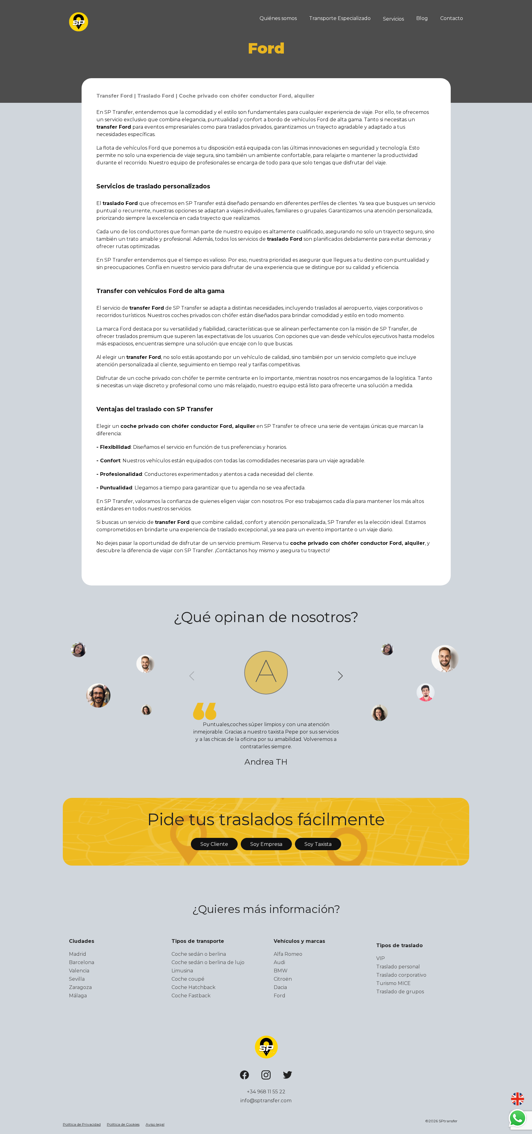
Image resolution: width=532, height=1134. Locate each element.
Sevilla (77, 979)
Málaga (78, 996)
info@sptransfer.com (266, 1101)
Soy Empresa (266, 844)
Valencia (79, 971)
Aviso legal (155, 1124)
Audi (279, 962)
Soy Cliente (214, 844)
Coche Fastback (191, 996)
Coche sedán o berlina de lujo (207, 962)
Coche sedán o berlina (198, 954)
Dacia (280, 987)
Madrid (77, 954)
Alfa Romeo (288, 954)
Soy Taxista (318, 844)
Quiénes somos (278, 18)
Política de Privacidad (82, 1124)
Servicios (393, 19)
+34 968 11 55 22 (266, 1092)
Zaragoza (80, 987)
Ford (279, 996)
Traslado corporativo (401, 975)
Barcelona (81, 962)
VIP (380, 958)
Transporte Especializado (340, 18)
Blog (422, 18)
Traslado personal (398, 967)
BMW (281, 971)
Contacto (451, 18)
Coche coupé (187, 979)
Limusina (182, 971)
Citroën (283, 979)
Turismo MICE (393, 983)
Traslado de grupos (400, 992)
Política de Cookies (123, 1124)
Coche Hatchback (193, 987)
